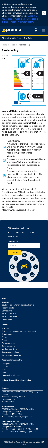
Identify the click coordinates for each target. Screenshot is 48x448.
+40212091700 (8, 401)
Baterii (4, 340)
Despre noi (6, 302)
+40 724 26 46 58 (15, 414)
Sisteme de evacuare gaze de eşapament (19, 331)
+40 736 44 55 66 (31, 429)
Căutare (14, 252)
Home (4, 45)
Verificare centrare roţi (11, 349)
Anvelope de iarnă (9, 317)
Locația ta (13, 241)
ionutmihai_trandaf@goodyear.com (22, 431)
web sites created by (33, 442)
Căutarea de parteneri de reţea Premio (18, 305)
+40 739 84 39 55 (15, 429)
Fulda (4, 369)
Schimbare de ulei (9, 346)
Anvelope (6, 328)
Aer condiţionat (8, 343)
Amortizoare (7, 334)
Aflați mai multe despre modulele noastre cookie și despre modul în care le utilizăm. (20, 18)
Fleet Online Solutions (11, 375)
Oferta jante (7, 320)
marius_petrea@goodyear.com (20, 416)
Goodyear (6, 363)
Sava (4, 372)
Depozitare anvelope (10, 352)
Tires (13, 45)
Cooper (5, 366)
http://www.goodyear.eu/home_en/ (18, 210)
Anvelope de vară (9, 314)
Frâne (4, 337)
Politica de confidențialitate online (16, 380)
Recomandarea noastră (12, 360)
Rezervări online (8, 308)
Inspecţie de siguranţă (11, 355)
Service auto (7, 311)
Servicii (5, 324)
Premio (5, 298)
